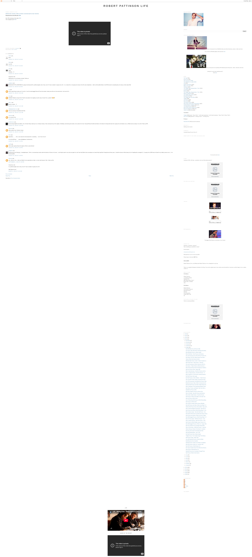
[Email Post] (20, 48)
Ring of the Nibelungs (188, 108)
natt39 (10, 144)
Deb (185, 481)
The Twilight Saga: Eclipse (189, 94)
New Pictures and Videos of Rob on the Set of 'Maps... (196, 415)
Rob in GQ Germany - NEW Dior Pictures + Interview (196, 427)
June (187, 456)
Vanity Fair (186, 110)
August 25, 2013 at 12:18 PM (16, 125)
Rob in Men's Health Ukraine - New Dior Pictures (195, 394)
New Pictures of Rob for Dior (191, 401)
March (187, 461)
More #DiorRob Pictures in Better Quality (193, 352)
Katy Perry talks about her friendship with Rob (194, 430)
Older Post (172, 175)
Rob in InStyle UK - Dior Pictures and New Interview (196, 374)
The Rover (186, 87)
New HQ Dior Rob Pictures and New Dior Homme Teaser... (197, 413)
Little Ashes (186, 99)
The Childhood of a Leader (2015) (190, 81)
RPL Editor (186, 486)
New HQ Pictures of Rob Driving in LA (193, 446)
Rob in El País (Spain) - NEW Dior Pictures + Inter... (196, 418)
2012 (186, 467)
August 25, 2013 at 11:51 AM (16, 112)
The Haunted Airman (187, 106)
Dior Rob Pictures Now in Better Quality (193, 434)
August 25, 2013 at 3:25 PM (16, 147)
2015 (186, 335)
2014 (186, 337)
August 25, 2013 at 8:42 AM (16, 59)
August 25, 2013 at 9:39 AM (16, 73)
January (187, 465)
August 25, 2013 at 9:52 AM (16, 86)
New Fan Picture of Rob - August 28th (193, 369)
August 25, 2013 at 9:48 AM (16, 80)
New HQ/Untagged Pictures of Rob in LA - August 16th (196, 423)
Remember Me (186, 95)
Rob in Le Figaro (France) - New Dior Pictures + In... (196, 372)
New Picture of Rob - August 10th (192, 437)
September (188, 345)
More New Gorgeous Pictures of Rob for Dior (194, 391)
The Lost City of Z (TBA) (188, 80)
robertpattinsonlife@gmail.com (189, 252)
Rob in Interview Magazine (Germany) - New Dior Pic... (196, 408)
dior (13, 49)
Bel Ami (185, 90)
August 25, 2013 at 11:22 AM (16, 106)
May (187, 458)
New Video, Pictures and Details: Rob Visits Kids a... (196, 388)
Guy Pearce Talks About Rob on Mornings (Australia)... (196, 350)
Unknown (10, 115)
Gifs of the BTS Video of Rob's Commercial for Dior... (196, 379)
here (224, 51)
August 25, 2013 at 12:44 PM (16, 131)
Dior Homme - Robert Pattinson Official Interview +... (196, 365)
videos (15, 49)
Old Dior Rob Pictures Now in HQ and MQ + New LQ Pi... (197, 406)
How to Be (186, 101)
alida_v (10, 102)
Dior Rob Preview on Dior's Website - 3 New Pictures (196, 377)
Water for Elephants (187, 93)
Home (90, 175)
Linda (185, 484)
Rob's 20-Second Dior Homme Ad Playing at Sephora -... (196, 367)
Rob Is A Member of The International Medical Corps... (196, 386)
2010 (186, 470)
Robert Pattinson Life (126, 5)
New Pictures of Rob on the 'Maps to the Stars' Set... (196, 396)
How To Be (186, 116)
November (188, 342)
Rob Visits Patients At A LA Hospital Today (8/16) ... (196, 425)
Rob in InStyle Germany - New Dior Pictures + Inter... (196, 420)
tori (9, 89)
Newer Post (8, 175)
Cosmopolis (186, 89)
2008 (186, 474)
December (188, 340)
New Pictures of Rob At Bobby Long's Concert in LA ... (196, 422)
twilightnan (11, 83)
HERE (20, 15)
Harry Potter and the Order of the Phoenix (192, 103)
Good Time (186, 79)
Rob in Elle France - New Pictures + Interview (194, 362)
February (188, 463)
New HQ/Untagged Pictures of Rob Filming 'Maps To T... (196, 417)
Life (184, 83)
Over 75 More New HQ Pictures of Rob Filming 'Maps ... (196, 400)
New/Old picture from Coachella (192, 440)
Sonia (185, 487)
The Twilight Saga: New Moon (189, 97)
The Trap (185, 78)
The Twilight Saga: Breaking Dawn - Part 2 (192, 88)
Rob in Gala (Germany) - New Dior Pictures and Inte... (196, 371)
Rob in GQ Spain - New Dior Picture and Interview (195, 393)
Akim (10, 134)
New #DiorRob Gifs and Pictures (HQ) (193, 348)
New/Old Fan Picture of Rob (191, 389)
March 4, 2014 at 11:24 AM (15, 171)
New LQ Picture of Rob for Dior (192, 398)
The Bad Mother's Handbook (189, 104)
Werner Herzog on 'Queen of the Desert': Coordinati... (196, 429)
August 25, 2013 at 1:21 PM (16, 141)
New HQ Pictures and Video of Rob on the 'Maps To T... (196, 405)
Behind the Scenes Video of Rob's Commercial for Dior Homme (22, 13)
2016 (186, 333)
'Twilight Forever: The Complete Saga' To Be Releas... (196, 435)
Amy (9, 96)
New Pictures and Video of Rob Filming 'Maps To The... (196, 410)
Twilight (185, 98)
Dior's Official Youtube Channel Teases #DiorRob (195, 403)
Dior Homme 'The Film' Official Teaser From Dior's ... (196, 357)
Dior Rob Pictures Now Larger (191, 376)
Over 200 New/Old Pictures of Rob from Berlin (194, 439)
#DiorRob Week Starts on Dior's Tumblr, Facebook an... (196, 360)
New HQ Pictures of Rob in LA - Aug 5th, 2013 (194, 444)
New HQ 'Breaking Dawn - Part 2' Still (193, 432)
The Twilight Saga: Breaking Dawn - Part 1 (192, 92)
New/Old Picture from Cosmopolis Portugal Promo (195, 451)
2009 (186, 472)
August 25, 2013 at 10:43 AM (16, 99)
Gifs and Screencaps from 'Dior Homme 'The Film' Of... (196, 355)
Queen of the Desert (187, 84)
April (187, 460)
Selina (10, 55)
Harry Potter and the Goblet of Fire (190, 107)
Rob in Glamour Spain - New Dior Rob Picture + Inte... (196, 411)
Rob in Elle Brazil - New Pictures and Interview (195, 354)
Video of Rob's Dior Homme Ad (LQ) (192, 359)
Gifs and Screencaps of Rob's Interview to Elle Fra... (196, 364)
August (187, 347)
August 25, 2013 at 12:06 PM (16, 119)
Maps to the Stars (187, 85)
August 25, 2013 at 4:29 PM (16, 155)
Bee (185, 479)
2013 (186, 339)
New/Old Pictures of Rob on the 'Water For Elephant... (196, 442)
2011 (186, 469)
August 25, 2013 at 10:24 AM (16, 93)
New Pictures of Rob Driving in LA (192, 449)
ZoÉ (9, 68)
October (187, 343)
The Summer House (187, 102)
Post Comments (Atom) (15, 178)
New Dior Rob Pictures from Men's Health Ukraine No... (196, 384)
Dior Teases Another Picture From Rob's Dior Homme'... (196, 447)
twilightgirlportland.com (13, 109)
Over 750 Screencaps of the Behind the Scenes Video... (196, 381)
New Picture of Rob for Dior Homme (192, 452)
